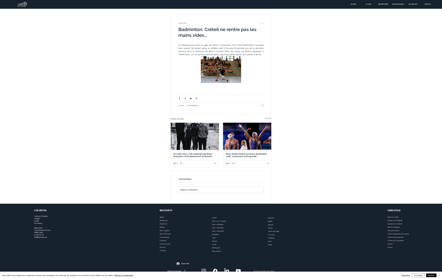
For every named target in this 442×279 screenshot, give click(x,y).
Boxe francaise (165, 234)
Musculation (216, 251)
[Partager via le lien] (196, 98)
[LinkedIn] (227, 271)
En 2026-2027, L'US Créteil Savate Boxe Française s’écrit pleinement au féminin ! (193, 155)
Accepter (431, 275)
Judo (214, 238)
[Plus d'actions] (262, 23)
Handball (215, 234)
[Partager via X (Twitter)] (185, 98)
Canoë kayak (164, 237)
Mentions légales (394, 227)
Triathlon (271, 238)
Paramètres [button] (406, 275)
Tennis (270, 228)
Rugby (270, 221)
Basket (162, 227)
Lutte (214, 244)
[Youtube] (238, 271)
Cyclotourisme (165, 244)
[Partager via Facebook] (179, 98)
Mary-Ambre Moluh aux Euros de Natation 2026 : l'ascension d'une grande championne (246, 155)
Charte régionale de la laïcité (398, 234)
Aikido (162, 217)
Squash (270, 224)
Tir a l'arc (271, 235)
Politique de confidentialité (123, 275)
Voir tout (268, 118)
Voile (269, 241)
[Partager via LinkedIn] (191, 98)
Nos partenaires (393, 230)
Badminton (164, 224)
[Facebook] (215, 271)
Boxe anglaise (165, 230)
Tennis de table (273, 231)
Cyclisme (163, 240)
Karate (214, 241)
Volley (270, 245)
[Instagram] (204, 271)
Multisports (216, 248)
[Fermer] (439, 275)
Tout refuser (418, 275)
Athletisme (164, 220)
